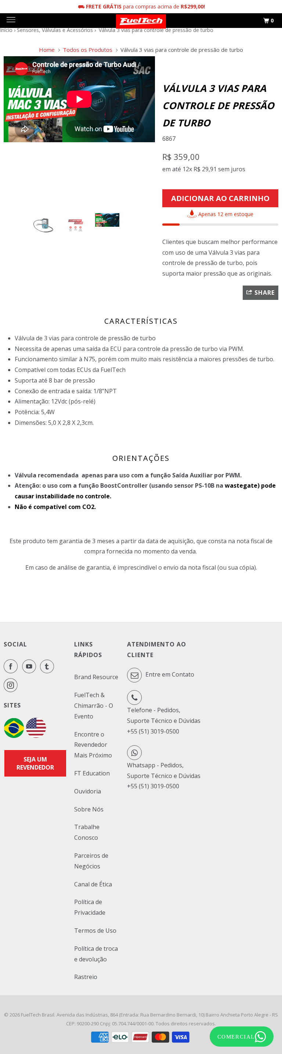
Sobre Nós (89, 809)
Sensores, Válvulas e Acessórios (55, 29)
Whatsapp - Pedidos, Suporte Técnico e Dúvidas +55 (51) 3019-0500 (163, 775)
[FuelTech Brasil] (141, 20)
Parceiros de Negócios (91, 861)
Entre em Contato (169, 674)
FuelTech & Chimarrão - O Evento (93, 705)
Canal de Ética (93, 884)
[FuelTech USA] (36, 736)
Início (6, 29)
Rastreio (85, 977)
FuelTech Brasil (37, 1014)
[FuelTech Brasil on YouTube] (30, 666)
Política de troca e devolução (96, 953)
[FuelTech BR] (14, 736)
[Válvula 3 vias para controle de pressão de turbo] (82, 132)
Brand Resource (96, 677)
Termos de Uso (95, 930)
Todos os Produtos (87, 49)
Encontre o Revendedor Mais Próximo (93, 745)
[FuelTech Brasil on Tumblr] (48, 666)
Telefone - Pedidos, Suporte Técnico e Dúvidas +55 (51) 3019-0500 (163, 720)
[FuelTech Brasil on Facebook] (12, 666)
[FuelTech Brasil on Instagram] (12, 685)
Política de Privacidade (89, 907)
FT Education (92, 773)
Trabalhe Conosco (87, 832)
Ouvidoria (87, 791)
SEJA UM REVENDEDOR (35, 763)
